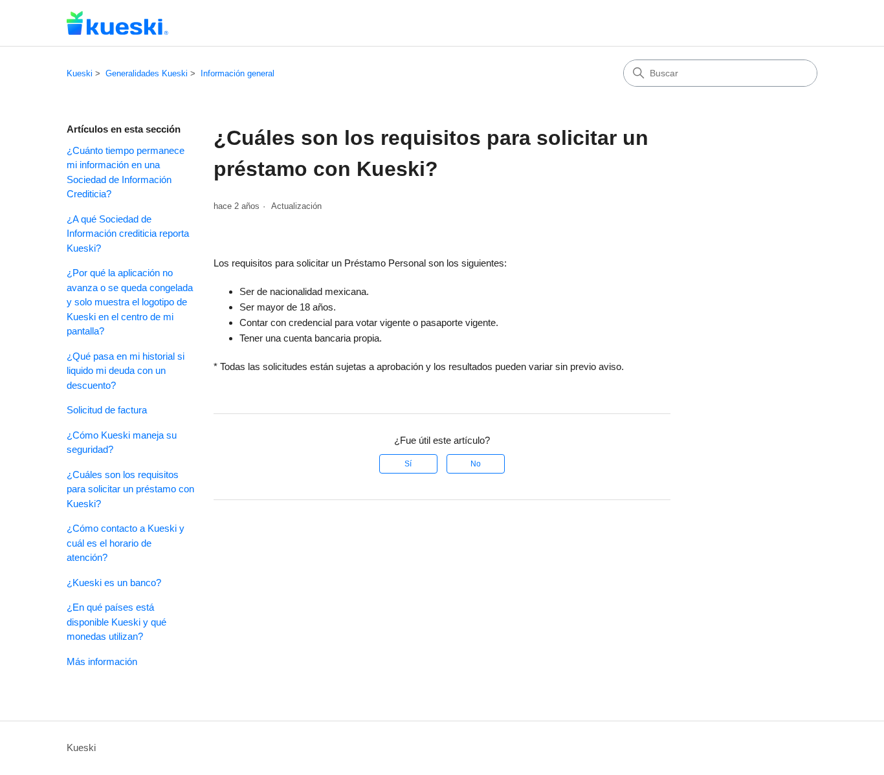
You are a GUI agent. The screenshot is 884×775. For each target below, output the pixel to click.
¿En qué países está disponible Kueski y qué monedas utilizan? (116, 622)
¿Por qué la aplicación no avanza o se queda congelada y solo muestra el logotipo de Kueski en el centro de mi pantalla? (130, 301)
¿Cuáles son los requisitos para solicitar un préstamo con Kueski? (130, 489)
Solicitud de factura (107, 409)
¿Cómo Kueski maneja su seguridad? (122, 442)
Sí (408, 463)
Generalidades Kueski (146, 73)
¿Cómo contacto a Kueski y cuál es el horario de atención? (125, 543)
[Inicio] (117, 23)
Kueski (80, 73)
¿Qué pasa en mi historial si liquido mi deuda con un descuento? (125, 371)
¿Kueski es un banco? (114, 582)
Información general (237, 73)
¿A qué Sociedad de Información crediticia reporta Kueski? (128, 233)
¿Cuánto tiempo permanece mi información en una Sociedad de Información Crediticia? (125, 172)
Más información (102, 661)
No (475, 463)
